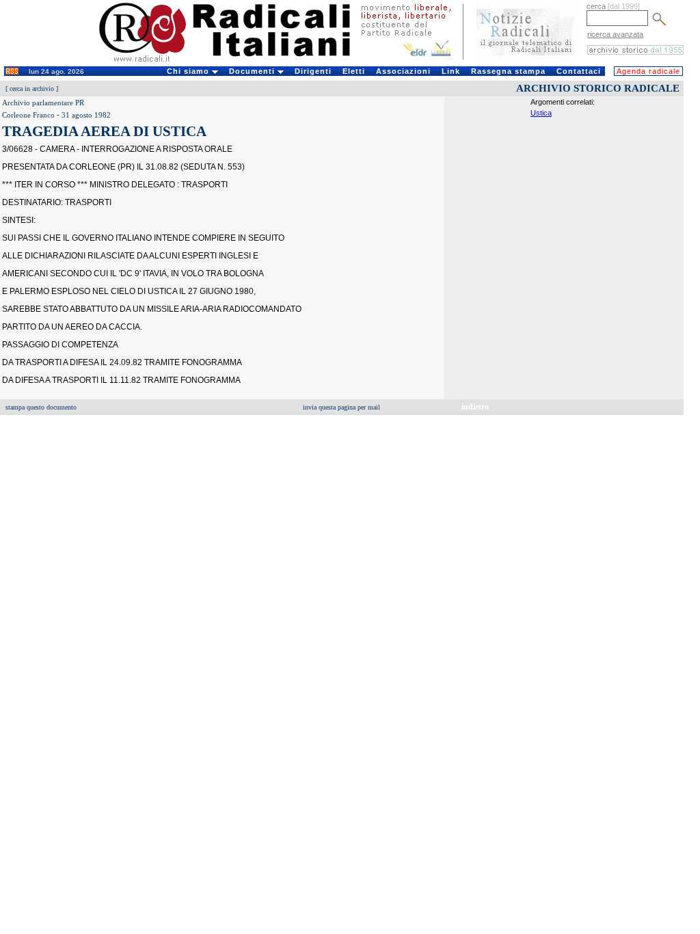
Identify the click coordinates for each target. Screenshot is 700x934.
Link (451, 71)
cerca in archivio (32, 88)
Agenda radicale (648, 71)
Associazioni (403, 71)
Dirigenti (313, 71)
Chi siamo (189, 71)
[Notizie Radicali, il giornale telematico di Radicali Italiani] (526, 60)
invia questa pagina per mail (341, 407)
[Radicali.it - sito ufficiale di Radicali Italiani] (233, 61)
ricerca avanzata (615, 34)
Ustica (541, 113)
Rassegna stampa (508, 71)
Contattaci (578, 71)
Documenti (253, 71)
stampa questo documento (41, 407)
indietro (475, 407)
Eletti (353, 71)
